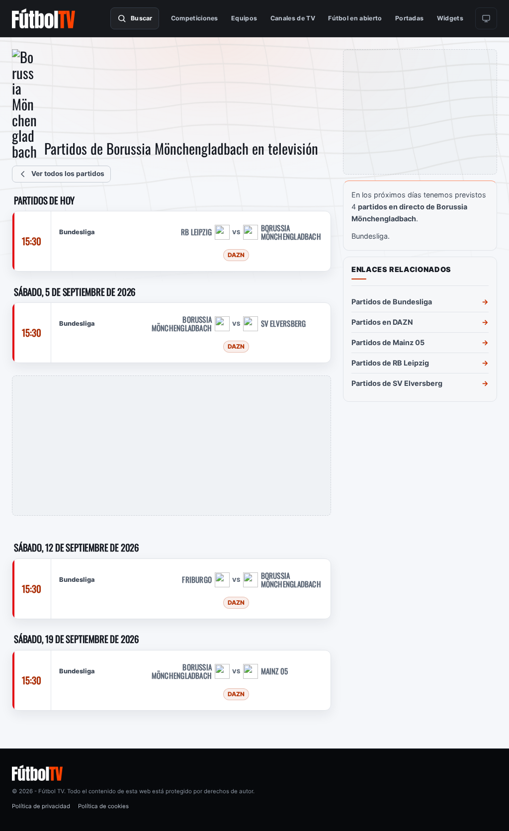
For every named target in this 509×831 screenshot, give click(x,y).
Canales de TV (292, 18)
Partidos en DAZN (382, 322)
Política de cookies (103, 806)
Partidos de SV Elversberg (396, 383)
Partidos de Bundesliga (391, 301)
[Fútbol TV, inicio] (43, 18)
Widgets (450, 18)
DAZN (236, 255)
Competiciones (194, 18)
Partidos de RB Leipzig (390, 363)
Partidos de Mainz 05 (387, 342)
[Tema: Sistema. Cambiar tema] (486, 18)
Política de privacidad (41, 806)
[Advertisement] (171, 445)
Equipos (244, 18)
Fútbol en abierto (355, 18)
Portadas (409, 18)
